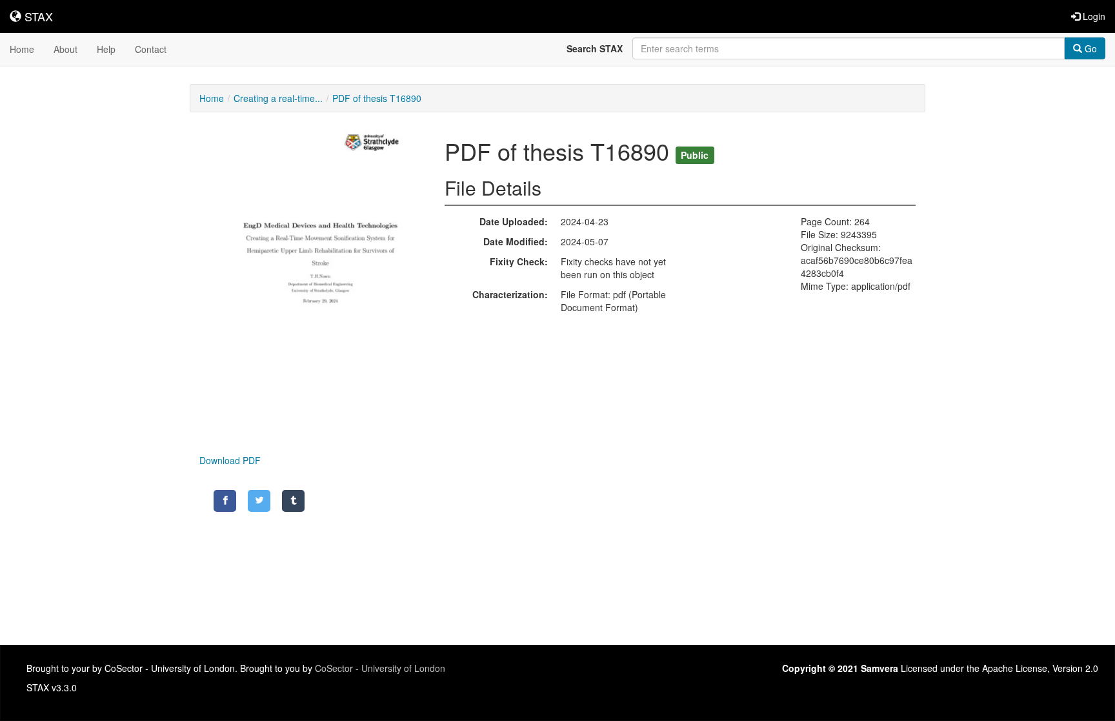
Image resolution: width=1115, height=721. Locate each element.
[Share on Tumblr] (293, 501)
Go (1089, 48)
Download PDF (230, 460)
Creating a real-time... (278, 98)
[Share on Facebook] (225, 501)
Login (1092, 16)
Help (106, 49)
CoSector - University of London (380, 668)
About (65, 49)
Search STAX (595, 48)
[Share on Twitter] (259, 501)
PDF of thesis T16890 (376, 98)
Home (22, 49)
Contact (150, 49)
